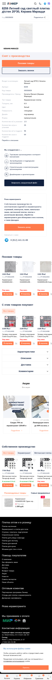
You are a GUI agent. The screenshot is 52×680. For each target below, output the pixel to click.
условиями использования (13, 661)
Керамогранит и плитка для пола (15, 529)
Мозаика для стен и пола (12, 549)
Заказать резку (24, 227)
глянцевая (28, 111)
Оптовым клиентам (13, 588)
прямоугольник (30, 118)
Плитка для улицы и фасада (13, 538)
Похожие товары (26, 63)
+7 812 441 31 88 (8, 642)
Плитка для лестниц (10, 541)
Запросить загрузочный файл (24, 183)
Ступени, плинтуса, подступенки (15, 532)
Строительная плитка (10, 535)
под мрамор (29, 114)
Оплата (5, 568)
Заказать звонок (26, 71)
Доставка (5, 565)
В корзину (8, 294)
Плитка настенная (9, 526)
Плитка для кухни (9, 546)
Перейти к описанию (10, 140)
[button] (50, 677)
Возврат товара (8, 571)
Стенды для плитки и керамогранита (16, 595)
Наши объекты (8, 582)
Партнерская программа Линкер (15, 592)
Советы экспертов (9, 579)
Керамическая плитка (32, 100)
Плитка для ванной (9, 543)
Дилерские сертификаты (11, 598)
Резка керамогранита (14, 606)
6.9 (25, 103)
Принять (26, 668)
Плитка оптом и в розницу (16, 522)
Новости (5, 576)
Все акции (26, 387)
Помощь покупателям (14, 555)
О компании (6, 559)
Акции (4, 573)
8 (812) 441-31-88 (19, 240)
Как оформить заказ (10, 562)
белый (26, 107)
